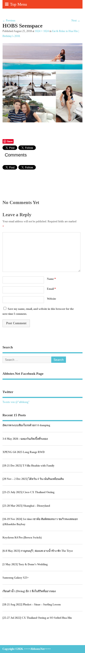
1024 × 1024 (42, 31)
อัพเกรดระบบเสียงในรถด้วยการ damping (26, 425)
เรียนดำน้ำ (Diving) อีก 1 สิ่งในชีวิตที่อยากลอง (29, 591)
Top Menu (18, 4)
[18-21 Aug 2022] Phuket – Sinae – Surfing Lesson (31, 604)
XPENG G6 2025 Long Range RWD (23, 452)
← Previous (8, 20)
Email (51, 288)
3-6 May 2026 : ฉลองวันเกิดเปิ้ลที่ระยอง (25, 438)
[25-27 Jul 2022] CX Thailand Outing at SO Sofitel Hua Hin (37, 617)
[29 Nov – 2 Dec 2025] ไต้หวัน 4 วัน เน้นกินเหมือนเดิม (33, 479)
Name (51, 279)
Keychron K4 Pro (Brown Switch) (22, 537)
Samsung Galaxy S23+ (15, 577)
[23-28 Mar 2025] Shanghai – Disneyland (26, 505)
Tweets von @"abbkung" (15, 402)
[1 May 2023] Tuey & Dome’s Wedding (25, 564)
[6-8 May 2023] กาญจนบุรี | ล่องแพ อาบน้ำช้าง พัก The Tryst (37, 550)
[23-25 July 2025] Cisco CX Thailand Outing (28, 492)
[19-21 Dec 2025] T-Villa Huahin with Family (28, 465)
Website (51, 298)
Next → (75, 20)
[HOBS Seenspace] (42, 121)
